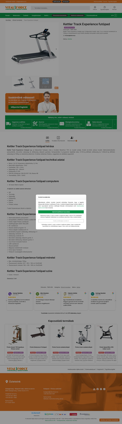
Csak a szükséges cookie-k (61, 221)
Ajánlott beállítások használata (61, 212)
